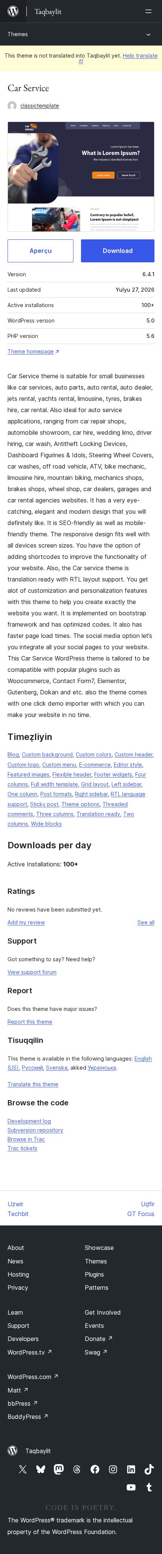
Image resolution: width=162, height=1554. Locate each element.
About (16, 1247)
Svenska (56, 1067)
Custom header (134, 754)
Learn (15, 1312)
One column (22, 794)
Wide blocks (46, 823)
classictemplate (39, 105)
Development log (29, 1121)
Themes (18, 34)
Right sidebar (91, 794)
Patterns (97, 1287)
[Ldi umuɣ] (150, 11)
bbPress (23, 1403)
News (15, 1261)
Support (18, 1325)
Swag (96, 1352)
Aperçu (40, 250)
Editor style (128, 764)
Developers (23, 1338)
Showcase (99, 1247)
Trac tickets (22, 1148)
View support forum (32, 972)
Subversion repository (35, 1130)
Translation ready (98, 814)
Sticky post (44, 804)
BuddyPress (28, 1416)
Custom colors (94, 754)
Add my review (26, 922)
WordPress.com (33, 1376)
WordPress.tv (30, 1352)
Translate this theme (33, 1084)
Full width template (54, 784)
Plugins (94, 1274)
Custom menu (59, 764)
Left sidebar (126, 784)
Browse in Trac (26, 1139)
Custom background (47, 754)
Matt (18, 1390)
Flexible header (71, 774)
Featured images (28, 774)
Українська (102, 1067)
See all (146, 922)
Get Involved (103, 1312)
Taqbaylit (38, 1451)
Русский (32, 1067)
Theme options (80, 804)
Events (94, 1325)
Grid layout (95, 784)
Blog (13, 754)
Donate (99, 1338)
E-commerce (95, 764)
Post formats (56, 794)
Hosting (18, 1274)
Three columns (54, 814)
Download (118, 250)
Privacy (18, 1287)
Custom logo (23, 764)
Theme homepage (31, 351)
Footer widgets (113, 774)
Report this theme (30, 1021)
